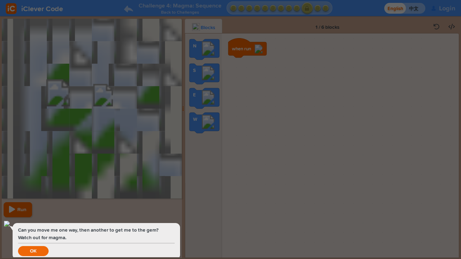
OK (33, 251)
